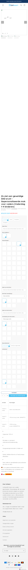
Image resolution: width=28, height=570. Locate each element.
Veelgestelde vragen (8, 523)
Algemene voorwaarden (9, 520)
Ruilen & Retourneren (8, 526)
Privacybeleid (6, 533)
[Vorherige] (2, 22)
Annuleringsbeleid (7, 530)
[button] (3, 5)
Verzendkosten (14, 208)
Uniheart (11, 567)
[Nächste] (25, 22)
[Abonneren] (23, 550)
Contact (5, 540)
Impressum (5, 536)
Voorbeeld (14, 392)
